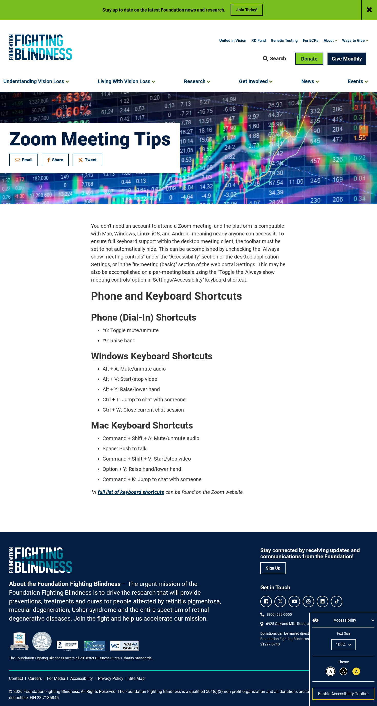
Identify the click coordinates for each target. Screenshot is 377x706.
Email (27, 159)
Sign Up (273, 568)
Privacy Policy (110, 678)
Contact (16, 678)
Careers (35, 678)
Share (57, 160)
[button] (274, 59)
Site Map (136, 678)
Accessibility (81, 678)
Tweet (91, 159)
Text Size (343, 633)
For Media (56, 678)
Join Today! (246, 9)
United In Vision (232, 40)
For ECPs (311, 40)
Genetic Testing (284, 40)
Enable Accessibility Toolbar (343, 693)
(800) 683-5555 (279, 614)
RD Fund (258, 40)
